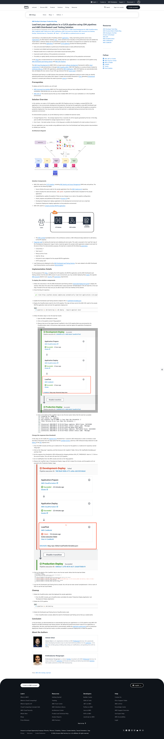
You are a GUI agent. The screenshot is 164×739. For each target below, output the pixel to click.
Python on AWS (88, 707)
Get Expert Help (119, 713)
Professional (76, 641)
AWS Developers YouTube (110, 33)
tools (55, 39)
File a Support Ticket (121, 700)
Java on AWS (87, 710)
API (41, 442)
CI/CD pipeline (50, 184)
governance (57, 276)
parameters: (84, 246)
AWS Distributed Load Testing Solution (64, 263)
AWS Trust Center (57, 704)
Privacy (22, 733)
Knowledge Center (120, 707)
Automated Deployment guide (81, 283)
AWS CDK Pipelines (60, 61)
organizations (36, 39)
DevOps (69, 659)
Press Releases (24, 720)
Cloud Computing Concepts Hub (30, 707)
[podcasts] (140, 731)
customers (88, 643)
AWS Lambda (41, 237)
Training (54, 700)
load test (48, 672)
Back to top (81, 723)
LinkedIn (106, 64)
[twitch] (134, 731)
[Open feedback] (162, 369)
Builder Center (87, 697)
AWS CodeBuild (107, 42)
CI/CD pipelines (65, 43)
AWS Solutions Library (58, 707)
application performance (79, 626)
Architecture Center (58, 710)
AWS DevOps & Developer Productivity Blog (44, 21)
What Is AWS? (24, 697)
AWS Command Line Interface (42, 89)
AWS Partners (56, 720)
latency (34, 442)
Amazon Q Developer (108, 34)
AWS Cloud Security (26, 710)
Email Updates (108, 68)
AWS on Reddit (108, 62)
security (50, 276)
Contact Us (118, 697)
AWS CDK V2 (37, 93)
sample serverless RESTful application (55, 205)
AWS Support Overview (122, 710)
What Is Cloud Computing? (28, 700)
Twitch (106, 66)
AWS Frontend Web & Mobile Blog (112, 31)
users (80, 76)
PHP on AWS (87, 713)
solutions (92, 661)
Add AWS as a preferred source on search (74, 33)
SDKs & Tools (87, 700)
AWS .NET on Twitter (110, 58)
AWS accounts (36, 276)
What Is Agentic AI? (26, 704)
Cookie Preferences (40, 733)
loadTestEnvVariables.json (74, 300)
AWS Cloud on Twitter (110, 60)
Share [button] (57, 33)
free (46, 644)
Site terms (29, 733)
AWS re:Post (118, 704)
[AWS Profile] (138, 2)
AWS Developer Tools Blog (110, 29)
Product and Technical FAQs (60, 713)
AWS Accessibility (120, 717)
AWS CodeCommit (77, 189)
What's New (24, 713)
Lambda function (65, 440)
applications (65, 37)
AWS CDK (38, 672)
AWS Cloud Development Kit (42, 65)
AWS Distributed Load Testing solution (42, 61)
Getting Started (56, 697)
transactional (91, 76)
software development (72, 65)
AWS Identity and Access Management (70, 184)
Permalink (50, 33)
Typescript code (38, 242)
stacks (88, 274)
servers (64, 78)
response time (53, 438)
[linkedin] (129, 731)
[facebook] (126, 731)
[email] (143, 731)
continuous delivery (37, 69)
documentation (59, 265)
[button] (44, 7)
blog (37, 59)
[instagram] (132, 731)
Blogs (22, 717)
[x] (123, 731)
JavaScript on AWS (89, 717)
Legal (116, 720)
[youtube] (137, 731)
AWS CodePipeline (68, 69)
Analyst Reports (57, 717)
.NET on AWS (87, 704)
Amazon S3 (64, 198)
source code (72, 71)
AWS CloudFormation (63, 67)
